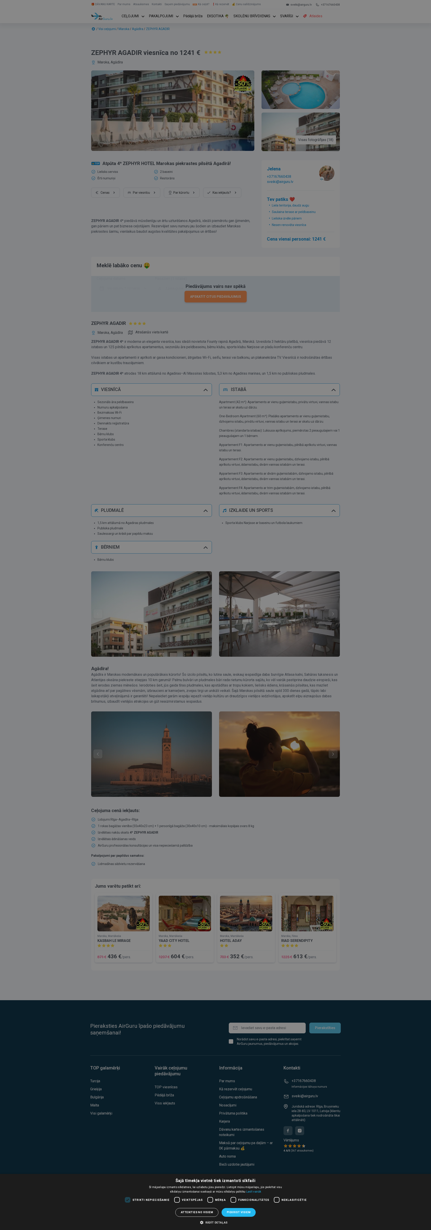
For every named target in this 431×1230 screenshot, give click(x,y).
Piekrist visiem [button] (239, 1212)
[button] (215, 1222)
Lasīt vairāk (253, 1191)
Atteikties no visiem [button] (197, 1212)
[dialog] (215, 1202)
